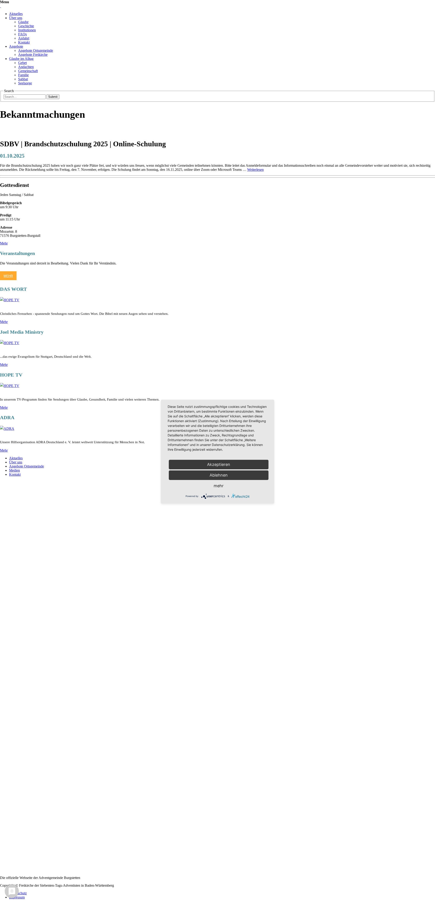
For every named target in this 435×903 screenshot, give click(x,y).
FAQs (22, 34)
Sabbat (23, 79)
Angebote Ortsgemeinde (35, 50)
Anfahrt (23, 38)
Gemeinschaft (28, 71)
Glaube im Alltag (21, 59)
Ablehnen (219, 475)
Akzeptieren (218, 464)
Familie (23, 75)
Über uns (15, 18)
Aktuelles (16, 14)
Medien (14, 470)
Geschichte (26, 26)
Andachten (26, 67)
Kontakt (24, 42)
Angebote (16, 46)
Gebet (22, 63)
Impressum (17, 897)
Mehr (4, 243)
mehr (219, 485)
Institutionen (27, 30)
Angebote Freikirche (33, 54)
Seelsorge (25, 83)
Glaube (23, 22)
